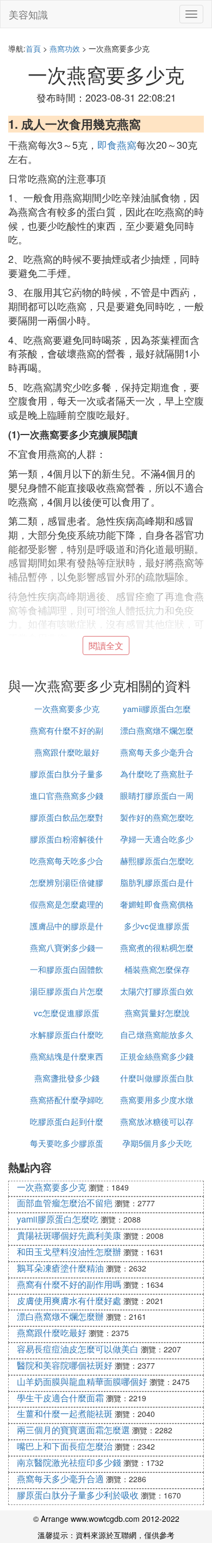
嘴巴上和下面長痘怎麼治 (65, 1446)
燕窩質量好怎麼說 (157, 1012)
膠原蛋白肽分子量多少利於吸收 (78, 1495)
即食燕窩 (116, 144)
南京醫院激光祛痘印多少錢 (69, 1462)
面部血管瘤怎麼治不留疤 (65, 1202)
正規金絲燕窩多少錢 (157, 1056)
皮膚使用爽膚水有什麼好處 (69, 1300)
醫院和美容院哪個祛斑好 (65, 1365)
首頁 (33, 48)
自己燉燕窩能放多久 (157, 1034)
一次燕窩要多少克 (66, 708)
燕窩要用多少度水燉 (157, 1099)
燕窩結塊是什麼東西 (66, 1056)
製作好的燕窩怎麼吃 (157, 817)
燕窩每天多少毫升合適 (60, 1478)
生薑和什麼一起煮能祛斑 (65, 1413)
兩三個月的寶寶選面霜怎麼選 (73, 1430)
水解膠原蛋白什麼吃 (66, 1034)
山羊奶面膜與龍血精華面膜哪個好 (82, 1381)
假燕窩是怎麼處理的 (66, 904)
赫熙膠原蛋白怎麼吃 (157, 860)
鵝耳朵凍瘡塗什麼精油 (60, 1268)
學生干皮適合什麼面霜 (60, 1397)
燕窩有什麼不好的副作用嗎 (69, 1284)
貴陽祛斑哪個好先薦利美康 (69, 1235)
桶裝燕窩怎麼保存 (157, 969)
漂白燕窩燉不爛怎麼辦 (60, 1316)
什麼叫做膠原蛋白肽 (157, 1078)
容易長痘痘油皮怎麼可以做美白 (78, 1349)
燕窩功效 (64, 48)
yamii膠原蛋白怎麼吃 (57, 1219)
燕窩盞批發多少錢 (66, 1078)
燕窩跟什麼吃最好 (66, 752)
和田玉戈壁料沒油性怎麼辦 (69, 1251)
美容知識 (28, 14)
